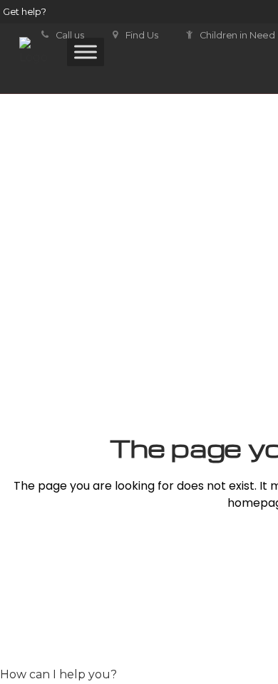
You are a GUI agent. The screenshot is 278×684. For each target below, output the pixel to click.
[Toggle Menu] (85, 51)
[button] (58, 674)
